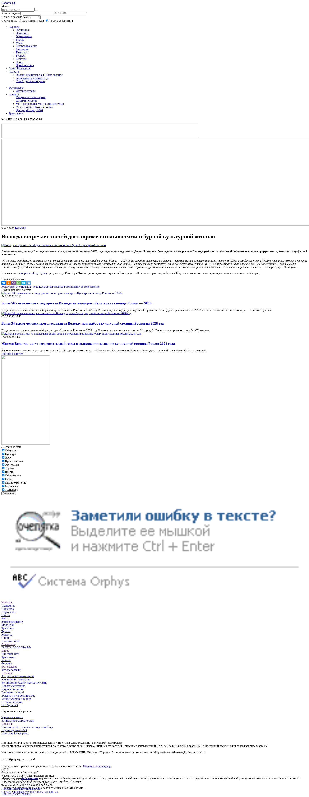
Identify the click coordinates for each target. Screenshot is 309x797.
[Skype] (23, 283)
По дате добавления (60, 20)
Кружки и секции (12, 717)
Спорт (19, 62)
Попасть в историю (13, 685)
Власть (20, 39)
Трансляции (16, 113)
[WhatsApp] (18, 283)
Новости (14, 26)
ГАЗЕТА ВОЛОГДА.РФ (16, 647)
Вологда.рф (8, 2)
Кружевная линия (12, 689)
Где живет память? (12, 692)
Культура (21, 58)
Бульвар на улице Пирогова (18, 695)
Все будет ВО (9, 705)
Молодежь (22, 49)
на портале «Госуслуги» (32, 273)
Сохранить (8, 493)
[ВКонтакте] (3, 283)
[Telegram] (28, 283)
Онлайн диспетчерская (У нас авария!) (39, 74)
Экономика (23, 29)
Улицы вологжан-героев (30, 97)
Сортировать (9, 20)
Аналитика (8, 644)
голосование (91, 286)
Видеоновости (10, 653)
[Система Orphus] (154, 596)
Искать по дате (10, 13)
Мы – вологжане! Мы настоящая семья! (40, 103)
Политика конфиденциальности (21, 788)
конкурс (78, 286)
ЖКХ (19, 42)
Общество (22, 33)
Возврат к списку (12, 353)
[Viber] (13, 283)
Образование (24, 36)
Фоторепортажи (25, 90)
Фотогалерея (17, 87)
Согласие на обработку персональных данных (29, 791)
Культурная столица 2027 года (19, 286)
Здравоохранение (26, 45)
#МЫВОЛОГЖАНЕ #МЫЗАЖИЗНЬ (24, 682)
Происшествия (25, 65)
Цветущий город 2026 (29, 110)
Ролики (6, 660)
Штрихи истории (26, 100)
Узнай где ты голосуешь (30, 81)
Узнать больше (22, 793)
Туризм (20, 55)
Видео (5, 650)
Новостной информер (14, 733)
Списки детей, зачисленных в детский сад (27, 726)
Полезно (14, 71)
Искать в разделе (11, 16)
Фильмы (6, 663)
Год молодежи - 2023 (14, 730)
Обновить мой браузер (97, 766)
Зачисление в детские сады (32, 78)
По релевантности (33, 20)
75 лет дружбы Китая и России (34, 106)
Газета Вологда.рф (20, 68)
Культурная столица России (56, 286)
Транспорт (22, 52)
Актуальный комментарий (17, 676)
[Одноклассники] (8, 283)
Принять (6, 793)
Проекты (14, 94)
